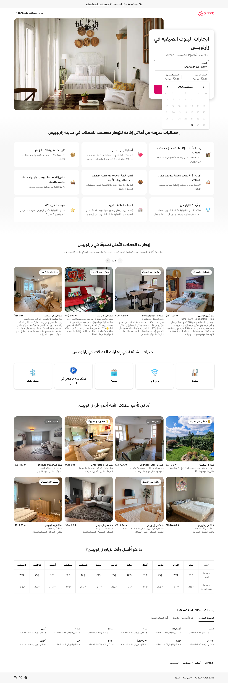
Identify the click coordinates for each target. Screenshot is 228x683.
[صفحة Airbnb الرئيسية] (206, 13)
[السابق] (120, 260)
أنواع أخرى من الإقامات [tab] (183, 617)
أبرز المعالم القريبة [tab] (159, 617)
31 (192, 125)
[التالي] (107, 260)
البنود (177, 677)
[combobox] (181, 67)
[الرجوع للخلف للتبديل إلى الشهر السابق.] (204, 87)
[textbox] (195, 79)
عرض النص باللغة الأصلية (97, 4)
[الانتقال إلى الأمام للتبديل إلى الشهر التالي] (168, 87)
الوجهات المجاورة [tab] (206, 617)
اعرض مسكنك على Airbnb (30, 13)
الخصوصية (187, 677)
